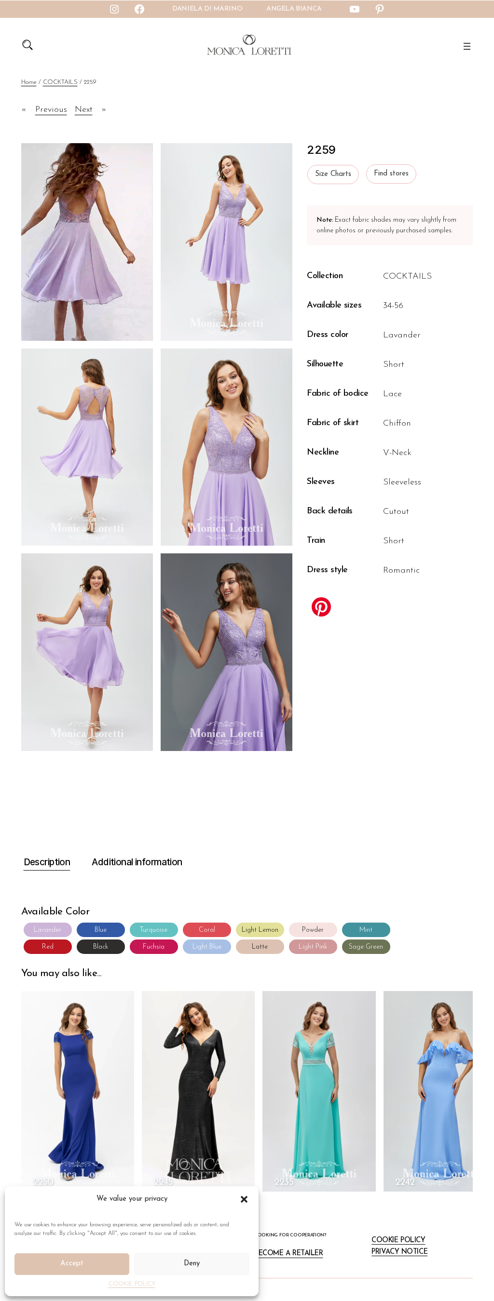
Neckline (323, 452)
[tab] (45, 863)
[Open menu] (467, 46)
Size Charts (333, 174)
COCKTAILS (60, 82)
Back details (330, 511)
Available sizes (334, 305)
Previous (51, 110)
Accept (71, 1263)
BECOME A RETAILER (289, 1253)
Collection (325, 276)
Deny (192, 1263)
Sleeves (320, 482)
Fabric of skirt (332, 423)
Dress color (327, 335)
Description (47, 862)
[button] (244, 1199)
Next (84, 110)
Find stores (391, 173)
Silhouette (325, 364)
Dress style (327, 570)
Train (316, 540)
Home (29, 82)
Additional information (137, 862)
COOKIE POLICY (132, 1284)
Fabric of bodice (337, 393)
